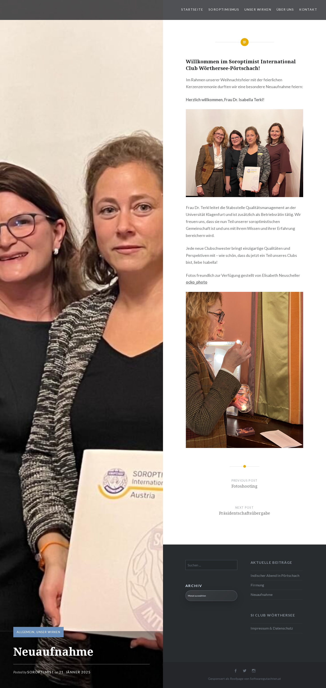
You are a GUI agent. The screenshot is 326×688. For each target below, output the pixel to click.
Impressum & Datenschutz (272, 628)
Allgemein (26, 632)
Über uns (285, 9)
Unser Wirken (257, 9)
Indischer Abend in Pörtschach (275, 575)
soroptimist (40, 672)
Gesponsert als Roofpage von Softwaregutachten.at (244, 678)
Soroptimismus (223, 9)
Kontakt (308, 9)
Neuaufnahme (262, 594)
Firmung (257, 585)
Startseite (192, 9)
